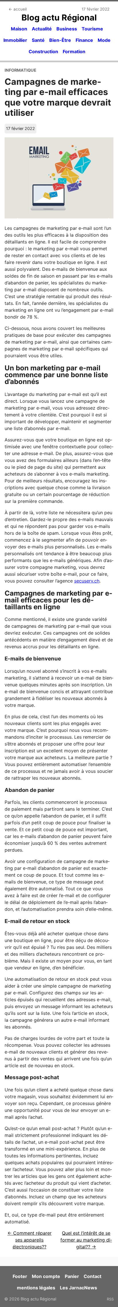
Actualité (42, 29)
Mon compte (46, 1276)
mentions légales (36, 1288)
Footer (20, 1276)
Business (66, 29)
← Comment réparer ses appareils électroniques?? (29, 1240)
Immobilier (15, 40)
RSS (110, 1299)
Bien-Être (60, 40)
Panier (72, 1276)
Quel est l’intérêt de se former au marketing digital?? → (86, 1240)
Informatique (20, 70)
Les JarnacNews (78, 1288)
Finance (84, 40)
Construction (43, 51)
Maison (19, 29)
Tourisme (92, 29)
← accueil (18, 9)
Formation (74, 51)
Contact (92, 1276)
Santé (38, 40)
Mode (104, 40)
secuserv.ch (86, 581)
